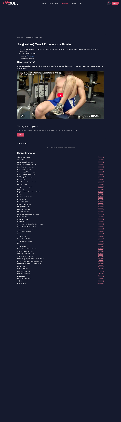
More (80, 3)
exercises (20, 37)
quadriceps (30, 56)
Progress (73, 3)
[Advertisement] (60, 19)
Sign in (115, 3)
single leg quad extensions (33, 37)
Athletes (43, 3)
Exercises (65, 3)
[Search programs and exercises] (109, 3)
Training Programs (54, 3)
